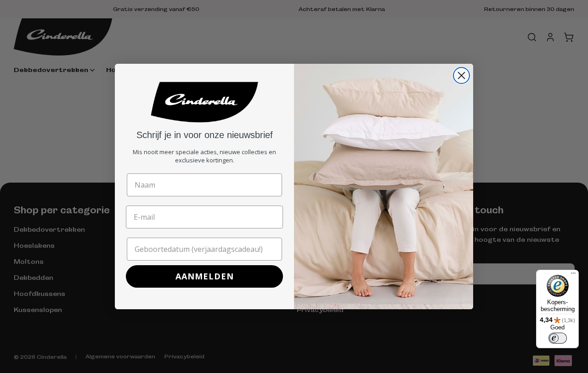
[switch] (557, 338)
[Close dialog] (461, 75)
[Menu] (573, 275)
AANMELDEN (204, 276)
